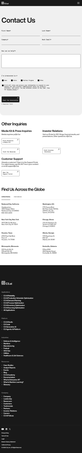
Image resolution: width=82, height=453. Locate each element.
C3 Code (7, 324)
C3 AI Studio (8, 322)
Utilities (6, 353)
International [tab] (18, 196)
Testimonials (8, 406)
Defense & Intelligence (12, 341)
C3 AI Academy (9, 375)
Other (41, 80)
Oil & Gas (7, 351)
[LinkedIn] (6, 429)
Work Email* (46, 40)
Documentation (9, 377)
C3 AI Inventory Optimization (14, 305)
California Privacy (6, 444)
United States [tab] (6, 196)
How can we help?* (9, 51)
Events (6, 370)
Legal (3, 439)
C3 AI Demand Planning (12, 300)
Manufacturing (9, 346)
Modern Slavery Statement (8, 441)
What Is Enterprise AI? (12, 380)
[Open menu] (78, 3)
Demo (5, 80)
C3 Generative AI (10, 327)
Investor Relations (10, 411)
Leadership (8, 399)
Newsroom (8, 401)
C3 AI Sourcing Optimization (14, 308)
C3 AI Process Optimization (14, 303)
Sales (15, 80)
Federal (6, 348)
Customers (8, 403)
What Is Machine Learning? (14, 382)
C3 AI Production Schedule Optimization (18, 298)
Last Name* (46, 31)
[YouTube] (3, 429)
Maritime (7, 343)
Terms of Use (5, 436)
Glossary (7, 384)
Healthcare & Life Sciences (13, 355)
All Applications (9, 310)
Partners (7, 408)
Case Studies (8, 365)
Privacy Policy (12, 89)
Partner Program (28, 80)
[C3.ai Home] (5, 3)
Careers (7, 413)
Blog (5, 372)
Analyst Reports (9, 367)
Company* (5, 40)
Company (7, 396)
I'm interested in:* (9, 76)
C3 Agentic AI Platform (12, 329)
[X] (10, 429)
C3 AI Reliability (9, 296)
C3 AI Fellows (9, 416)
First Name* (6, 31)
